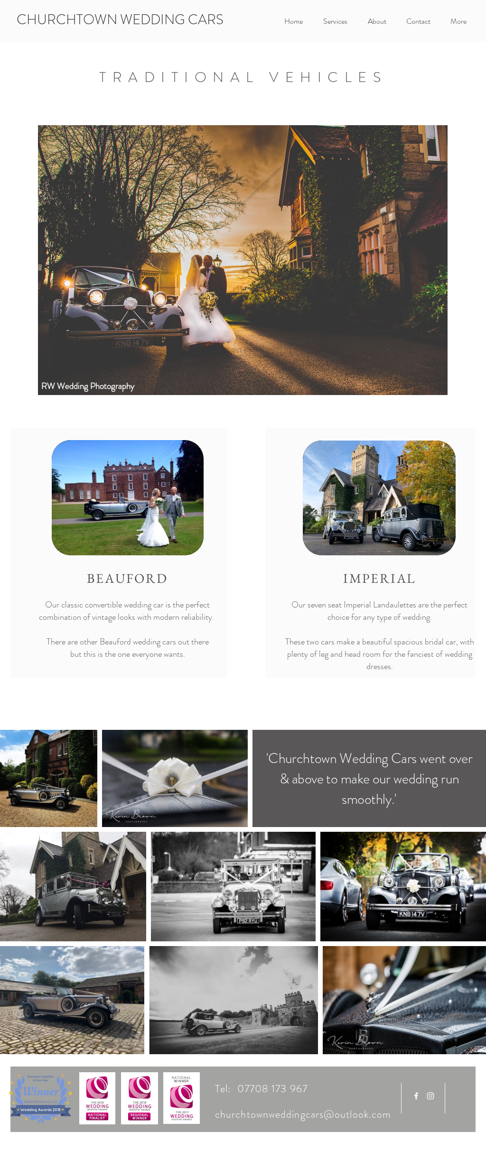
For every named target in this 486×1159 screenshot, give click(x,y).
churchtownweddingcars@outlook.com (303, 1114)
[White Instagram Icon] (430, 1096)
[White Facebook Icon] (416, 1096)
